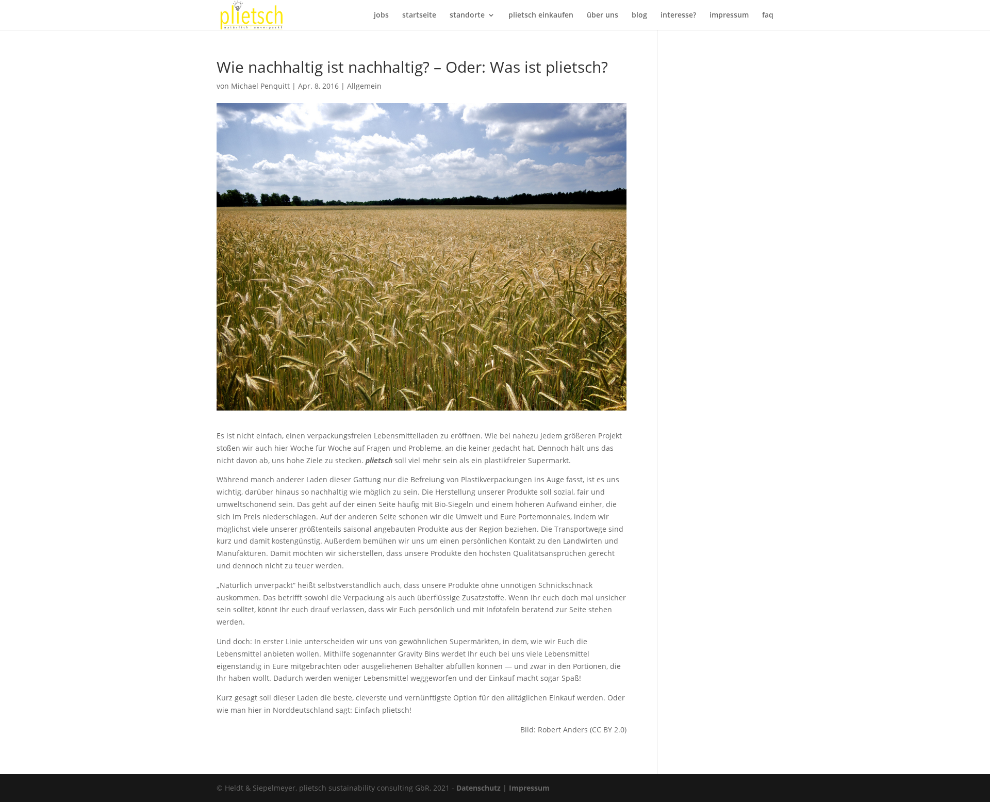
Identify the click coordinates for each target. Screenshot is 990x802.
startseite (419, 15)
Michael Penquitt (260, 86)
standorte (467, 15)
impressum (729, 15)
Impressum (529, 788)
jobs (381, 15)
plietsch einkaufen (540, 15)
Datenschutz (478, 788)
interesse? (678, 15)
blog (639, 15)
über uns (602, 15)
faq (767, 15)
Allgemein (364, 86)
